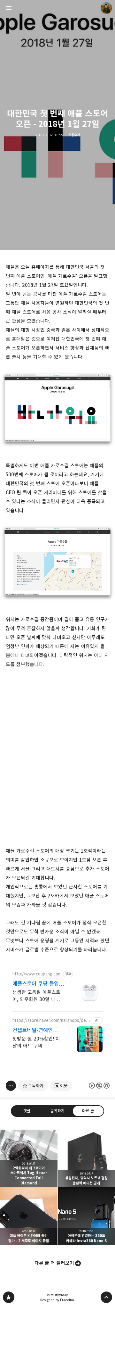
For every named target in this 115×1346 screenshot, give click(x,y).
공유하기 (57, 1110)
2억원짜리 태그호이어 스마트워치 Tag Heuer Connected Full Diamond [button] (28, 1158)
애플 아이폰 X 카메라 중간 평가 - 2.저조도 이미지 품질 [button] (28, 1216)
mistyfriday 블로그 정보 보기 (106, 8)
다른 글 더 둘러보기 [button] (54, 1263)
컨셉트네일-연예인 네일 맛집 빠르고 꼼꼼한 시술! (38, 1030)
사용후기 (74, 135)
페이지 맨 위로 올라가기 (106, 1297)
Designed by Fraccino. (57, 1300)
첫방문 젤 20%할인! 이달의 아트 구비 (36, 1042)
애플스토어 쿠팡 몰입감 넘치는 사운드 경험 (38, 984)
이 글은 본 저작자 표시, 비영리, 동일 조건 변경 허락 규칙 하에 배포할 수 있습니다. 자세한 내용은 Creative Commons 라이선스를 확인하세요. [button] (99, 1085)
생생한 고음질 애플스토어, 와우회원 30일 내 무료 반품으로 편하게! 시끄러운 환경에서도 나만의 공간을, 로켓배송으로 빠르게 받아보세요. (37, 996)
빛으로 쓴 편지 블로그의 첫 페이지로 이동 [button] (57, 8)
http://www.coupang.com (37, 974)
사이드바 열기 (8, 8)
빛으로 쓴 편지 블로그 (8, 1297)
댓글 (26, 1110)
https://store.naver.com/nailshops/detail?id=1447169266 (51, 1020)
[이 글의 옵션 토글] (11, 1086)
